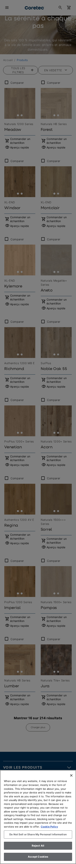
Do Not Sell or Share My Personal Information (38, 834)
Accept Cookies (38, 856)
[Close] (71, 775)
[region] (38, 817)
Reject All (38, 845)
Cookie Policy (49, 826)
